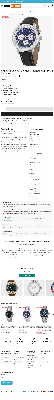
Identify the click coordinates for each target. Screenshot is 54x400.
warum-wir (16, 355)
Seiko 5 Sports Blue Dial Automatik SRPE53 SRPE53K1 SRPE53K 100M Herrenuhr (27, 328)
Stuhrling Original (12, 76)
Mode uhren (30, 363)
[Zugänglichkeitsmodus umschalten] (52, 1)
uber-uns (16, 353)
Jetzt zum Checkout (27, 114)
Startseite (3, 14)
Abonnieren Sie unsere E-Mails (7, 373)
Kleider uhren (30, 361)
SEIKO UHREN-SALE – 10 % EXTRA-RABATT (13, 1)
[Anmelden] (48, 6)
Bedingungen (17, 363)
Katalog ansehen (2, 6)
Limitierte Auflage (44, 361)
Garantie (3, 363)
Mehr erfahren (22, 235)
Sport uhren (30, 367)
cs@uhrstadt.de (40, 204)
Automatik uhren (31, 355)
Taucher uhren (30, 359)
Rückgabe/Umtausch (6, 361)
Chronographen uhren (32, 357)
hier (14, 206)
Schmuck (42, 357)
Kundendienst (5, 351)
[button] (5, 107)
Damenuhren (43, 355)
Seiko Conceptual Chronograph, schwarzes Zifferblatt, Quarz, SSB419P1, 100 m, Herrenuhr (8, 328)
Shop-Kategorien (45, 351)
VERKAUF (42, 365)
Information (17, 351)
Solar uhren (30, 365)
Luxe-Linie (42, 363)
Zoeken (44, 6)
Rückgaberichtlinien (7, 220)
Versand (3, 355)
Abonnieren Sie (7, 382)
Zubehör (42, 359)
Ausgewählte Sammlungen (31, 351)
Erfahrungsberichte (19, 357)
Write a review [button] (27, 275)
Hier (6, 227)
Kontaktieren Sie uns (6, 353)
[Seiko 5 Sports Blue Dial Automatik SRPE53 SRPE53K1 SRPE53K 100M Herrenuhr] (27, 314)
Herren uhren (43, 353)
